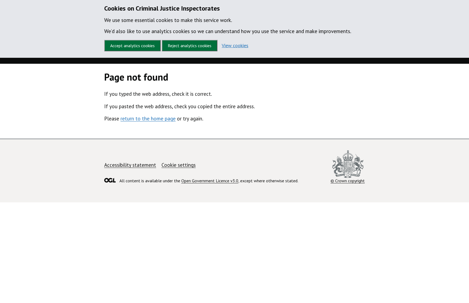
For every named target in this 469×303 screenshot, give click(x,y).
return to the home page (148, 118)
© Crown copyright (348, 180)
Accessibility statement (130, 165)
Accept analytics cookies (132, 45)
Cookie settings (178, 165)
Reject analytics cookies (189, 45)
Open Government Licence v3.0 (209, 180)
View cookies (235, 45)
